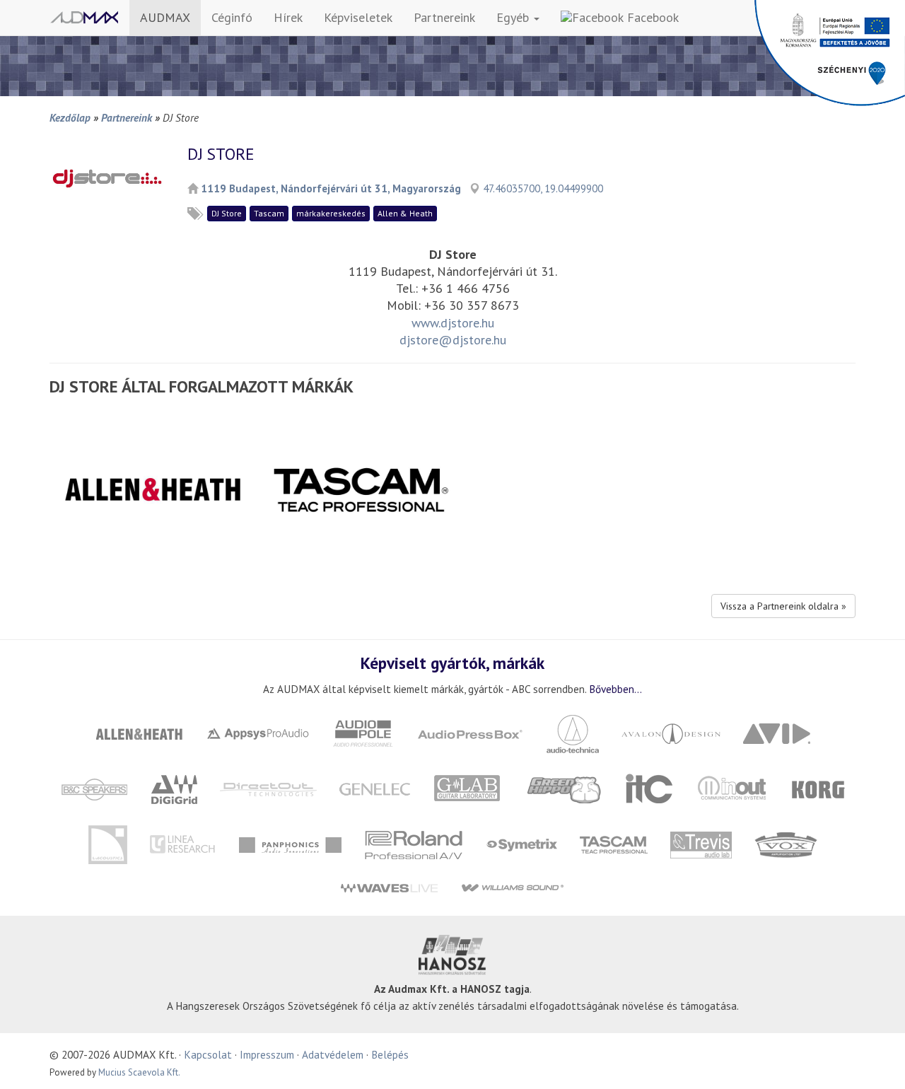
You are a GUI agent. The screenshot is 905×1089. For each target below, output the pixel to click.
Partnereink (444, 17)
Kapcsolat (208, 1054)
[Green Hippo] (565, 788)
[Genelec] (375, 788)
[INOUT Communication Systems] (733, 788)
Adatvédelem (332, 1054)
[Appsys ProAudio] (258, 732)
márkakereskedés (331, 213)
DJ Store (226, 213)
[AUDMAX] (84, 17)
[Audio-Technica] (573, 732)
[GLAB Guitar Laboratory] (469, 788)
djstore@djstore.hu (452, 340)
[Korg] (819, 788)
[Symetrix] (521, 843)
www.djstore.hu (452, 323)
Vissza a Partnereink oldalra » (783, 606)
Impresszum (267, 1054)
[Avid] (777, 732)
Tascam (269, 213)
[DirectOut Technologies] (269, 788)
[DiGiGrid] (174, 788)
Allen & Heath (405, 213)
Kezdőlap (69, 117)
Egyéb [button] (514, 17)
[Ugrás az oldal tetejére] (877, 1061)
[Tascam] (360, 488)
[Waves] (389, 887)
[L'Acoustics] (107, 843)
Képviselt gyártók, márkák (452, 662)
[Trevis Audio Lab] (700, 843)
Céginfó (231, 17)
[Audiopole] (363, 732)
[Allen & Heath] (153, 488)
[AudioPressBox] (470, 732)
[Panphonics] (290, 843)
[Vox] (786, 843)
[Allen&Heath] (139, 732)
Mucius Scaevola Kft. (139, 1072)
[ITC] (649, 788)
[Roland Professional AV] (413, 843)
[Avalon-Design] (671, 732)
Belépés (390, 1054)
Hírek (288, 17)
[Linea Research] (183, 843)
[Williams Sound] (512, 887)
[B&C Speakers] (95, 788)
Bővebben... (615, 689)
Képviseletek (358, 17)
